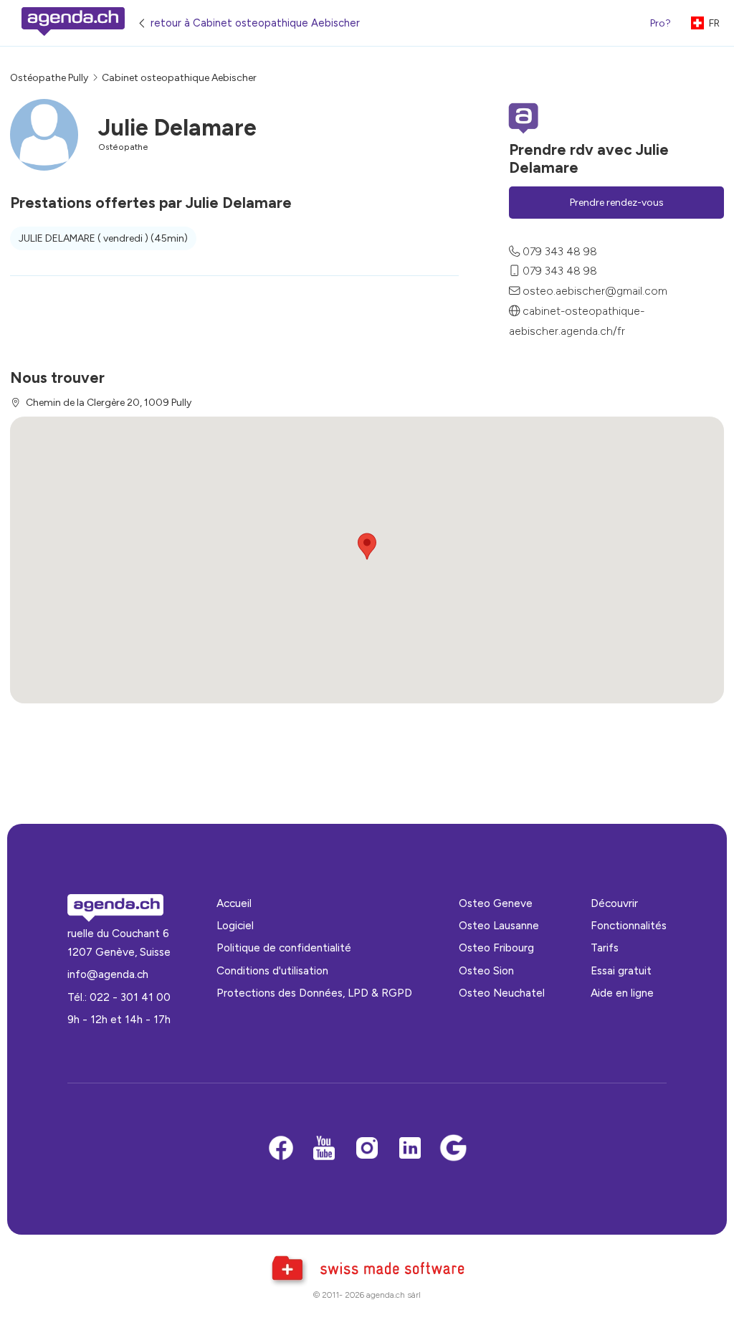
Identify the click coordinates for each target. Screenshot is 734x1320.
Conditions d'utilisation (272, 970)
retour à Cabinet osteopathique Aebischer (255, 22)
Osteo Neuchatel (502, 993)
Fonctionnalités (629, 925)
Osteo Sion (486, 970)
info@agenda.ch (107, 974)
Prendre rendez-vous (617, 202)
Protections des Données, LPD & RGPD (314, 993)
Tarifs (605, 947)
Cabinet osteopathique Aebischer (179, 78)
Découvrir (614, 903)
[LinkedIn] (410, 1149)
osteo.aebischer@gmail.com (595, 291)
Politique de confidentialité (283, 947)
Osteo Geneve (496, 903)
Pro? (660, 23)
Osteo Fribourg (496, 947)
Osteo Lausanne (499, 925)
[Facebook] (281, 1149)
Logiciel (235, 925)
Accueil (234, 903)
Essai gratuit (621, 970)
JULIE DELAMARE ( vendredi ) (103, 238)
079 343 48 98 (560, 251)
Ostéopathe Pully (49, 78)
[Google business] (453, 1149)
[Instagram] (367, 1149)
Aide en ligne (622, 993)
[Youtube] (324, 1149)
